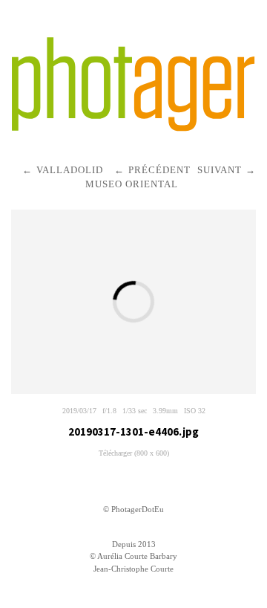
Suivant (219, 169)
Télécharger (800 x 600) (134, 453)
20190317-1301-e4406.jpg (133, 431)
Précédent (159, 169)
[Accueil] (133, 84)
